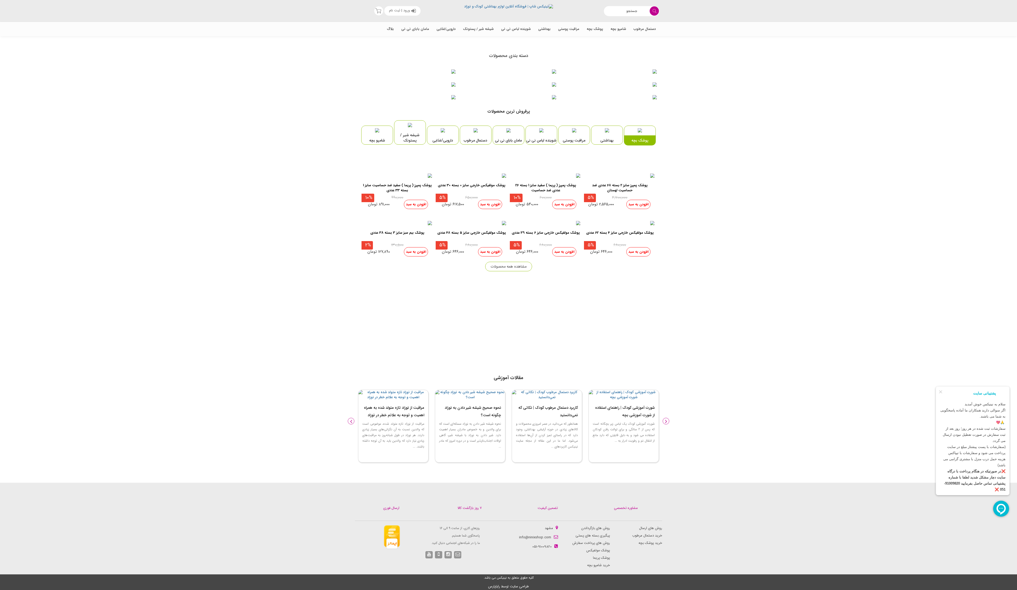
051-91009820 (542, 546)
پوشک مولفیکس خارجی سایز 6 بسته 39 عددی (546, 233)
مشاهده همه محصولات (509, 266)
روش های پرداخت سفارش (591, 543)
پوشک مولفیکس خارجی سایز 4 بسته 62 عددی (620, 233)
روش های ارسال (650, 528)
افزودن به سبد (638, 204)
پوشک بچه (595, 29)
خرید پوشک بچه (650, 543)
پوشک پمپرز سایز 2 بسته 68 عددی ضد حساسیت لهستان (620, 188)
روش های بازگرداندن (595, 528)
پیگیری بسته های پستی (593, 535)
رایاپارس (494, 586)
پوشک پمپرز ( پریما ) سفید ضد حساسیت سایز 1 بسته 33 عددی (397, 188)
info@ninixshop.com (535, 537)
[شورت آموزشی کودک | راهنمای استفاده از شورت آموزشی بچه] (547, 395)
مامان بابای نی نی (415, 29)
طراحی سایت (519, 586)
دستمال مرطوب (645, 29)
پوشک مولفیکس (598, 550)
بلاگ (390, 29)
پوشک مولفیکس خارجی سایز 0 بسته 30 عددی (471, 185)
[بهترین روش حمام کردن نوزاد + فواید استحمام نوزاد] (624, 395)
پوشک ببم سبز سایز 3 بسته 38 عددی (397, 233)
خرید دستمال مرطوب (647, 535)
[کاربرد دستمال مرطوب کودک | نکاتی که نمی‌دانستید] (470, 395)
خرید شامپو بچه (598, 565)
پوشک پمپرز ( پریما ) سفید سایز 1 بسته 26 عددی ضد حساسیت (545, 188)
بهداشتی (544, 29)
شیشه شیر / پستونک (478, 29)
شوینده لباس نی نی (516, 29)
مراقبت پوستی (568, 29)
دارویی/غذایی (446, 29)
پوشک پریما (601, 558)
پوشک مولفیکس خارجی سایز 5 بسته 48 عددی (471, 233)
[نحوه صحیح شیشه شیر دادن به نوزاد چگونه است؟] (393, 395)
